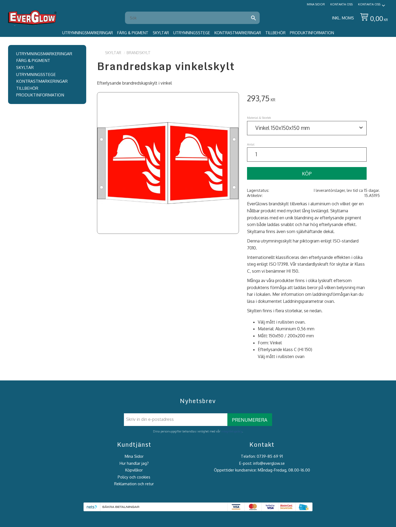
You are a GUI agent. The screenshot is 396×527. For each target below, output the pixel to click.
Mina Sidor (134, 456)
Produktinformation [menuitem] (312, 32)
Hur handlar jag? (134, 463)
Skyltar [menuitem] (161, 32)
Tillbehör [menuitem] (275, 32)
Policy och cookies (134, 476)
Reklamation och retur (134, 483)
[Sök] (253, 17)
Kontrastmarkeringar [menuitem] (237, 32)
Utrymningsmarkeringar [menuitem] (87, 32)
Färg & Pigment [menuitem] (132, 32)
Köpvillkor (134, 469)
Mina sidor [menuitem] (316, 4)
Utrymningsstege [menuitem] (191, 32)
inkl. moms (343, 17)
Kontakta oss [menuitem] (341, 4)
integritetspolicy (231, 431)
